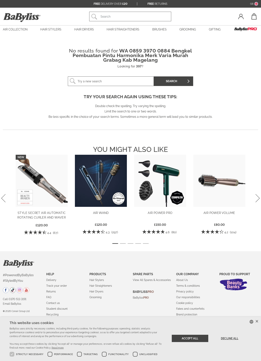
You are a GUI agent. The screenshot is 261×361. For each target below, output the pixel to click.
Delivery (51, 280)
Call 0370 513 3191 (14, 299)
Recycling (52, 314)
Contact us (53, 303)
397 (139, 66)
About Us (182, 280)
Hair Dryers (96, 291)
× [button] (256, 321)
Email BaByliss (12, 303)
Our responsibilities (188, 297)
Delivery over (110, 3)
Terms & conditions (188, 285)
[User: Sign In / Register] (241, 17)
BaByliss (141, 297)
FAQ (48, 297)
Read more (58, 347)
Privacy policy (185, 291)
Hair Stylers (96, 280)
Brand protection (186, 314)
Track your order (56, 285)
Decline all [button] (229, 338)
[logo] (18, 263)
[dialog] (130, 339)
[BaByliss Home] (22, 17)
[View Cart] (253, 16)
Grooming (95, 297)
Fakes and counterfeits (190, 308)
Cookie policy (184, 303)
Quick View (42, 201)
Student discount (57, 308)
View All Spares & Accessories (152, 280)
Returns (157, 3)
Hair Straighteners (100, 285)
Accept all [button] (190, 338)
